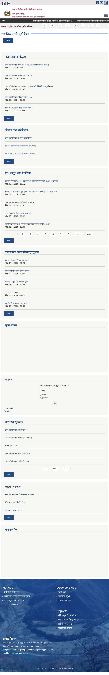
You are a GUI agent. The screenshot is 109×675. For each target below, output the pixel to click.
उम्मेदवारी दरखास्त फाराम (13, 510)
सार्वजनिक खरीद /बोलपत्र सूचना (17, 596)
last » (89, 234)
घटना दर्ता (62, 592)
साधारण (44, 394)
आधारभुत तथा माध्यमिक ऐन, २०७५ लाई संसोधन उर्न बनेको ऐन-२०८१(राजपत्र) (31, 192)
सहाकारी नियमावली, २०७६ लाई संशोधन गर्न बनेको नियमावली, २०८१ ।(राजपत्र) (31, 181)
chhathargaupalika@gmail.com (39, 649)
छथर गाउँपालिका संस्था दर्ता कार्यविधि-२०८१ (19, 202)
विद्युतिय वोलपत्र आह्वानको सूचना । (16, 303)
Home (3, 26)
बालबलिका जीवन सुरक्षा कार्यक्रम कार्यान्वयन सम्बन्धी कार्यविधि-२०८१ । (28, 224)
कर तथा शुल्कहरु (11, 604)
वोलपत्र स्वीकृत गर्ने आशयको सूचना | (17, 282)
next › (78, 234)
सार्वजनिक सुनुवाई (65, 624)
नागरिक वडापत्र (64, 600)
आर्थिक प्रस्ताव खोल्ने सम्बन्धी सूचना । (18, 271)
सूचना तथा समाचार (11, 592)
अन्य (8, 40)
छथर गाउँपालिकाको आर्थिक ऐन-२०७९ (17, 461)
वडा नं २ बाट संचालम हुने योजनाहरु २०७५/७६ (20, 154)
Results (7, 411)
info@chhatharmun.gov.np (14, 649)
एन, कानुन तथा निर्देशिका (14, 600)
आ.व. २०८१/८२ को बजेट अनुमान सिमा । (19, 108)
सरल (43, 390)
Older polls (8, 408)
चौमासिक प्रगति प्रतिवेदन (68, 619)
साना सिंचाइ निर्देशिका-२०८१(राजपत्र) (17, 213)
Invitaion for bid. (11, 292)
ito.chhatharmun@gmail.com (15, 653)
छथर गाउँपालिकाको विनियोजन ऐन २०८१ (18, 97)
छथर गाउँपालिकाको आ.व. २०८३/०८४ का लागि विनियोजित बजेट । (27, 65)
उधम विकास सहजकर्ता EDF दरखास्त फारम (19, 494)
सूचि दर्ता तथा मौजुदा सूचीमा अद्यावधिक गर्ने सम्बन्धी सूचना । (46, 21)
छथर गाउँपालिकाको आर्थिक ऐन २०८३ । (18, 430)
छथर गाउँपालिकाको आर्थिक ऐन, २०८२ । (18, 75)
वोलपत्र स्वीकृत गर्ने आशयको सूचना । (17, 260)
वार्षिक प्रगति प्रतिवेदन (67, 615)
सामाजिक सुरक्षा (64, 596)
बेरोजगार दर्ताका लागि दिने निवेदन (15, 502)
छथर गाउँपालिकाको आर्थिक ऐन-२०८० (17, 453)
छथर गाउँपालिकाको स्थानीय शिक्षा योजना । (19, 138)
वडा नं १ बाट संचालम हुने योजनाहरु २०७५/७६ (20, 146)
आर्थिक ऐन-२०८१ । (11, 446)
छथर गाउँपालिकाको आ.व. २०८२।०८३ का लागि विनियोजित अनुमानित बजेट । (30, 86)
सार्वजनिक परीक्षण (65, 628)
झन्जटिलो (45, 398)
